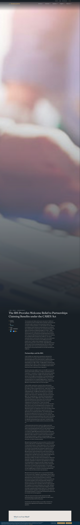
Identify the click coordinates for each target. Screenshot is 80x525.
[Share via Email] (15, 331)
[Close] (79, 523)
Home (10, 310)
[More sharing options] (16, 331)
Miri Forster (12, 325)
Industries (47, 3)
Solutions (55, 3)
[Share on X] (12, 331)
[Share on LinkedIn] (10, 331)
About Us (68, 3)
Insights (61, 3)
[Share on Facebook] (13, 331)
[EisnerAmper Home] (14, 3)
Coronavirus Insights (21, 310)
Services (40, 3)
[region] (40, 523)
